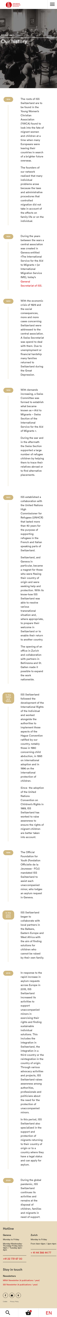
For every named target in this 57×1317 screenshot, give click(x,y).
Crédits (5, 1301)
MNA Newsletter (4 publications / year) (21, 1280)
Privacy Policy (14, 1301)
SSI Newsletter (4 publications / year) (20, 1285)
